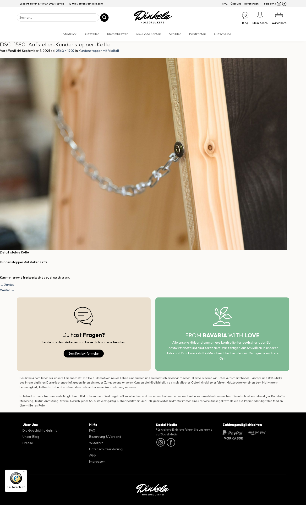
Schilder (175, 34)
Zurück (7, 285)
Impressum (97, 461)
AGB (92, 455)
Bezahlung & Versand (105, 436)
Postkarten (197, 34)
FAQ (225, 3)
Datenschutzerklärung (106, 449)
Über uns (235, 3)
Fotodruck (68, 34)
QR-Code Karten (148, 34)
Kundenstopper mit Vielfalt (99, 51)
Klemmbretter (117, 34)
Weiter (7, 290)
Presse (27, 443)
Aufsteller (91, 34)
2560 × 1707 (65, 51)
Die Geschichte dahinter (40, 430)
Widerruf (96, 443)
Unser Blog (30, 436)
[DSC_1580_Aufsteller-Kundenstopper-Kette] (143, 154)
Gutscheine (222, 34)
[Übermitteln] (104, 17)
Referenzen (251, 3)
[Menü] (24, 472)
